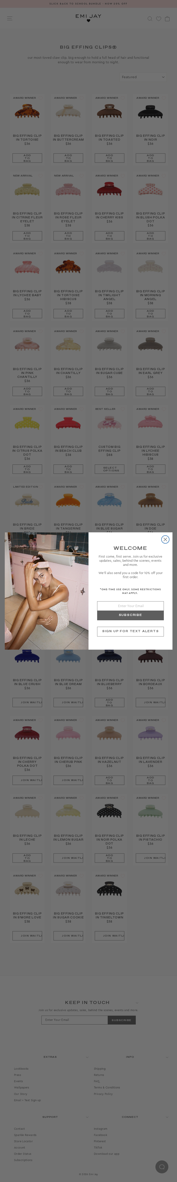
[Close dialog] (165, 539)
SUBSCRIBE (130, 615)
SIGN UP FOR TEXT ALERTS (130, 631)
